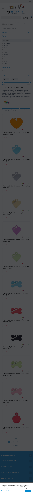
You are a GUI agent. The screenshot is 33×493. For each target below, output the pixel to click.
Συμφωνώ (28, 490)
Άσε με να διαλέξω (5, 490)
